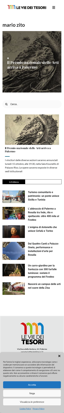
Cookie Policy (25, 409)
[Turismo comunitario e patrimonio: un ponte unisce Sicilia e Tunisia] (13, 196)
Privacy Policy (38, 409)
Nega (32, 393)
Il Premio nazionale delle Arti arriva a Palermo (33, 64)
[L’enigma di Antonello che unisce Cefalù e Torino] (13, 231)
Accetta (32, 384)
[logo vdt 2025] (26, 6)
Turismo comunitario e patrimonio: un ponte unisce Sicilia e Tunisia (43, 196)
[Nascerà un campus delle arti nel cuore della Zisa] (13, 288)
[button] (59, 356)
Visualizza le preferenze (32, 402)
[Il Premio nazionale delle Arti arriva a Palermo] (32, 129)
